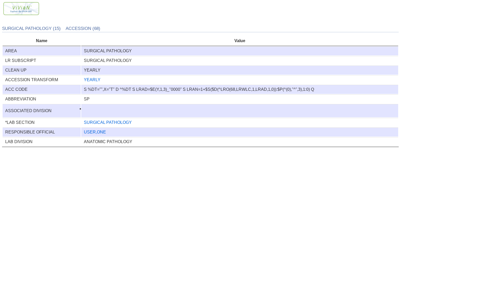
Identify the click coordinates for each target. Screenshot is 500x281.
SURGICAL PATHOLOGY (108, 122)
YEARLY (92, 80)
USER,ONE (95, 132)
